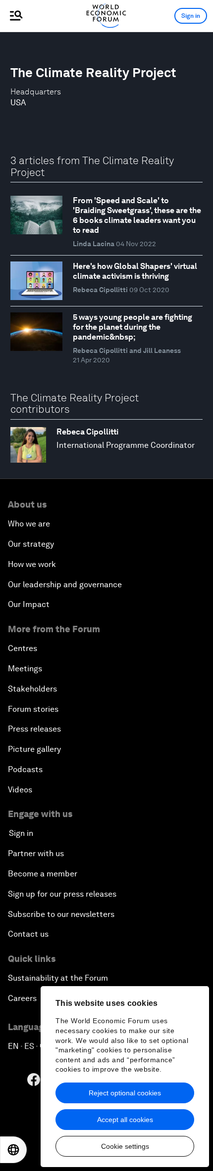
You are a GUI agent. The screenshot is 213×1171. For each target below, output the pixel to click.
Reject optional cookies (125, 1093)
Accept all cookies (125, 1120)
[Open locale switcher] (13, 1150)
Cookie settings (125, 1146)
